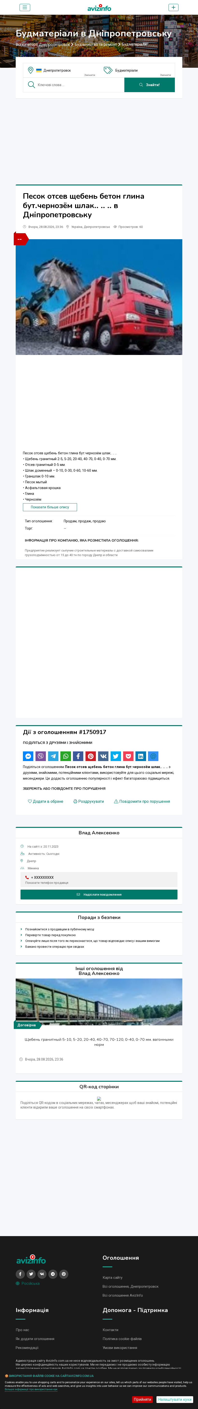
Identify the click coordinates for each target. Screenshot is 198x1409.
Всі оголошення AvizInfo (123, 1295)
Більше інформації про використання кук (31, 1389)
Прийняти (142, 1399)
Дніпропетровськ (97, 227)
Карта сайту (112, 1277)
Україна (76, 227)
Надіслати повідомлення (102, 894)
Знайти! (152, 85)
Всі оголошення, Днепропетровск (131, 1286)
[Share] (28, 756)
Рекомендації (27, 1348)
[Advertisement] (99, 136)
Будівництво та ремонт (96, 44)
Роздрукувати (91, 801)
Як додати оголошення (35, 1339)
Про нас (22, 1330)
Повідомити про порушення (144, 801)
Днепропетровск (57, 70)
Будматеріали (134, 44)
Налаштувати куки (174, 1399)
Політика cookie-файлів (122, 1339)
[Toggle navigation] (25, 7)
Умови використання (120, 1348)
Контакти (110, 1330)
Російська (30, 1283)
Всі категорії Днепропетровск (43, 44)
